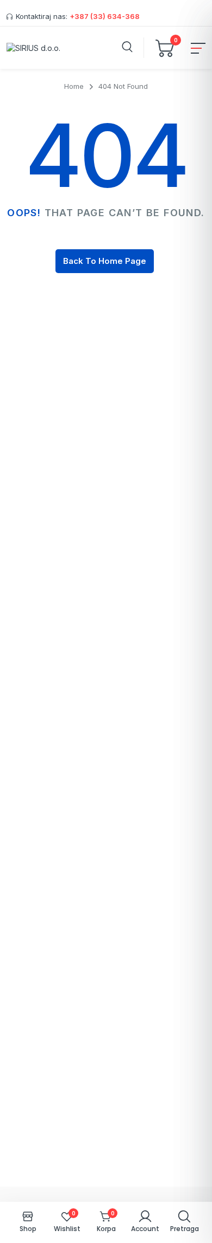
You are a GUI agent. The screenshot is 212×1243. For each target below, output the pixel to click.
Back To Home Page (104, 261)
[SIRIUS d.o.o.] (33, 47)
